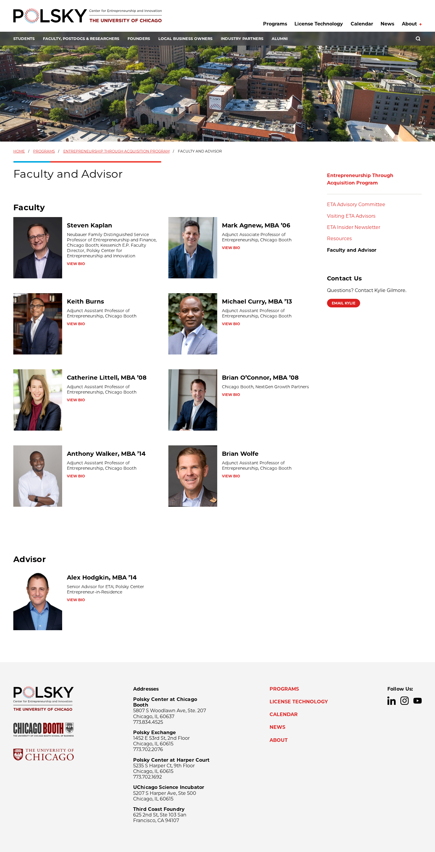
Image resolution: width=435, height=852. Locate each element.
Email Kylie (343, 303)
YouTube (417, 701)
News (387, 24)
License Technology (318, 24)
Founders (139, 38)
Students (24, 38)
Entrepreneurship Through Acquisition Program (116, 151)
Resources (339, 238)
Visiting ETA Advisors (351, 216)
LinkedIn (391, 701)
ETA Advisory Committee (356, 204)
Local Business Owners (185, 38)
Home (19, 151)
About (409, 24)
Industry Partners (242, 38)
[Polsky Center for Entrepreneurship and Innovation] (87, 15)
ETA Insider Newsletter (353, 227)
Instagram (404, 701)
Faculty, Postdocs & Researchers (81, 38)
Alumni (280, 38)
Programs (275, 24)
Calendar (362, 24)
